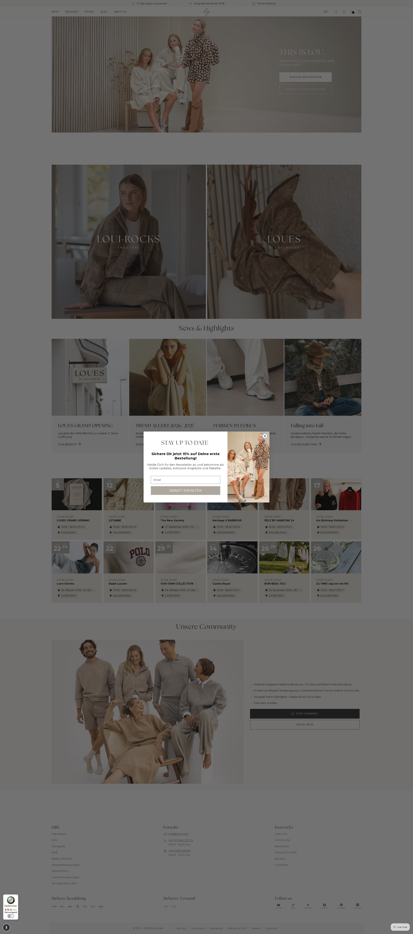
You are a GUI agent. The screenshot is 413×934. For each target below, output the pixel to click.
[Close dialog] (264, 436)
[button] (6, 927)
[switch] (11, 916)
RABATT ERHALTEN (185, 490)
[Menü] (16, 896)
